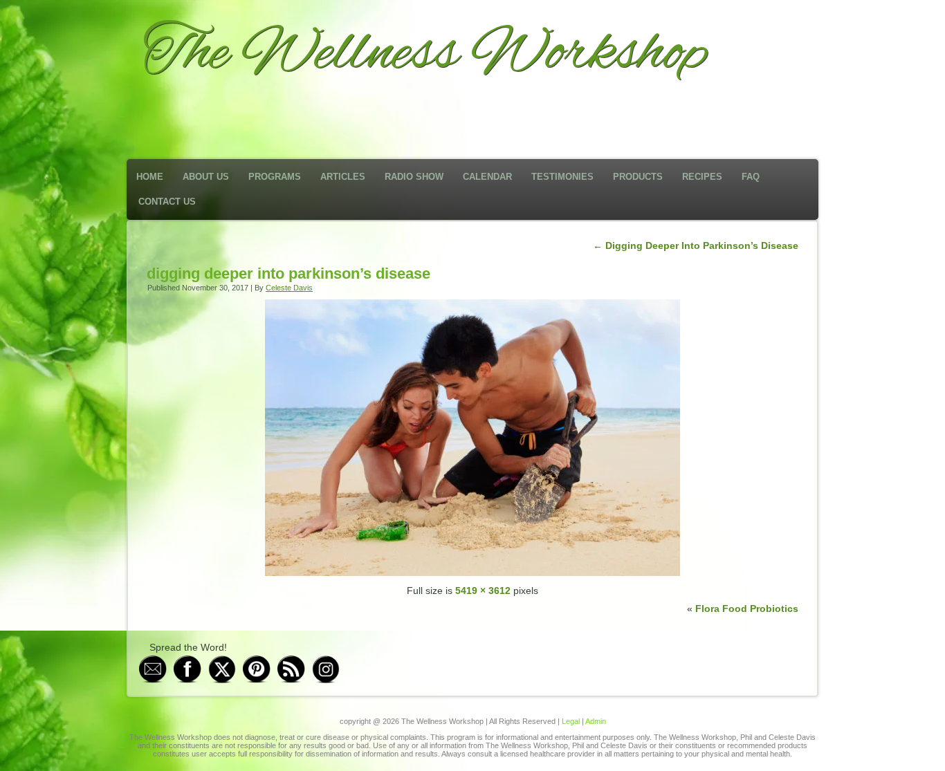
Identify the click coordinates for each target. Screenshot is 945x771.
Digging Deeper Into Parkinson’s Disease (695, 245)
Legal (571, 721)
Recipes (702, 176)
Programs (274, 176)
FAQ (751, 176)
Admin (595, 721)
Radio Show (414, 176)
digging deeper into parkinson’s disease (288, 273)
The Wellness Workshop (425, 54)
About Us (206, 176)
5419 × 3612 (483, 590)
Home (149, 176)
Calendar (487, 176)
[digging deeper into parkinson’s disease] (472, 572)
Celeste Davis (289, 288)
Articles (342, 176)
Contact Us (167, 201)
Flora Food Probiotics (746, 608)
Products (638, 176)
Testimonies (562, 176)
